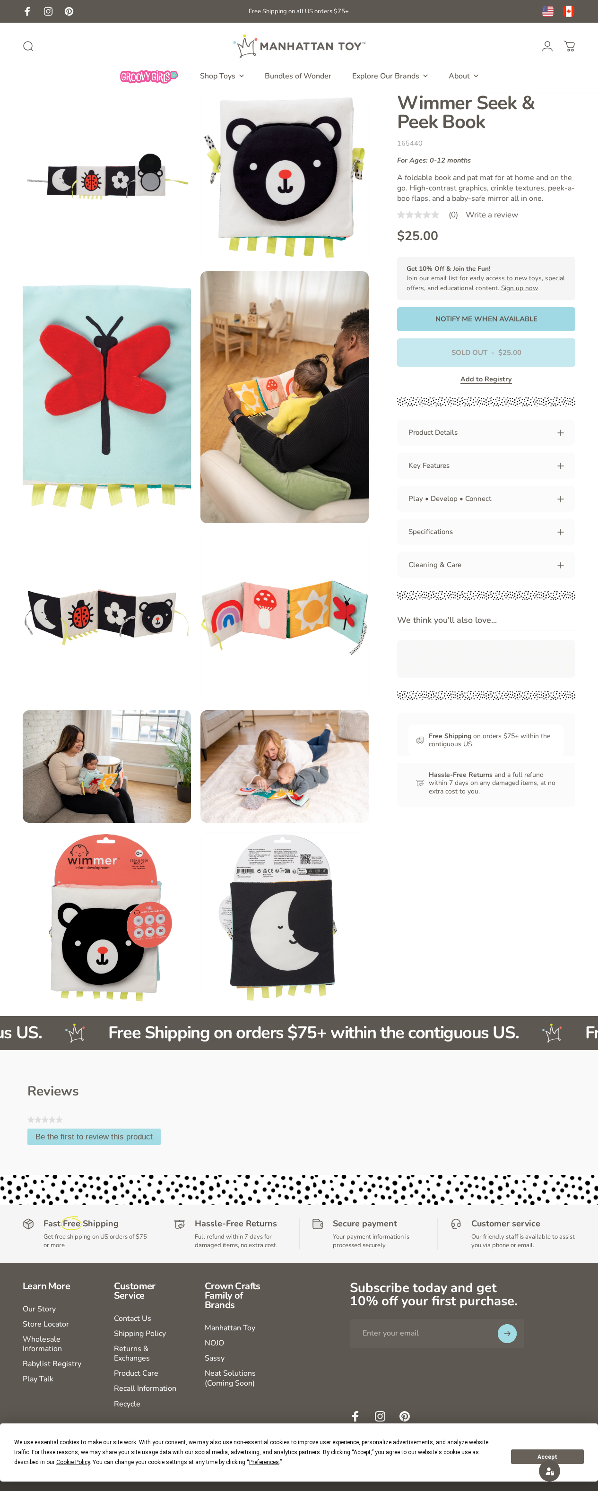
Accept (547, 1457)
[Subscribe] (507, 1333)
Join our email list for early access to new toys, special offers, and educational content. (486, 278)
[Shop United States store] (548, 11)
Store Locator (46, 1324)
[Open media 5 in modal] (107, 617)
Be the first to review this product (98, 1138)
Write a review (492, 215)
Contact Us (132, 1318)
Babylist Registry (52, 1364)
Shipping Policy (140, 1333)
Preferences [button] (264, 1462)
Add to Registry (486, 379)
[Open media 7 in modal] (107, 766)
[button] (549, 1471)
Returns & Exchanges (132, 1353)
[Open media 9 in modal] (107, 917)
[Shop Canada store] (568, 11)
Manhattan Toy (230, 1328)
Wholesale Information (42, 1344)
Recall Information (145, 1388)
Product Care (136, 1373)
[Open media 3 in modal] (107, 397)
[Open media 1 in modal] (107, 178)
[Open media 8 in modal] (284, 766)
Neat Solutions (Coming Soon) (230, 1378)
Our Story (39, 1309)
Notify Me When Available (486, 319)
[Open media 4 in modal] (284, 397)
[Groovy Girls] (149, 76)
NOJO (214, 1343)
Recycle (127, 1404)
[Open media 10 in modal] (284, 917)
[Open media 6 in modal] (284, 617)
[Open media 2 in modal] (284, 178)
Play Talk (38, 1379)
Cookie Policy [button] (73, 1462)
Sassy (215, 1358)
